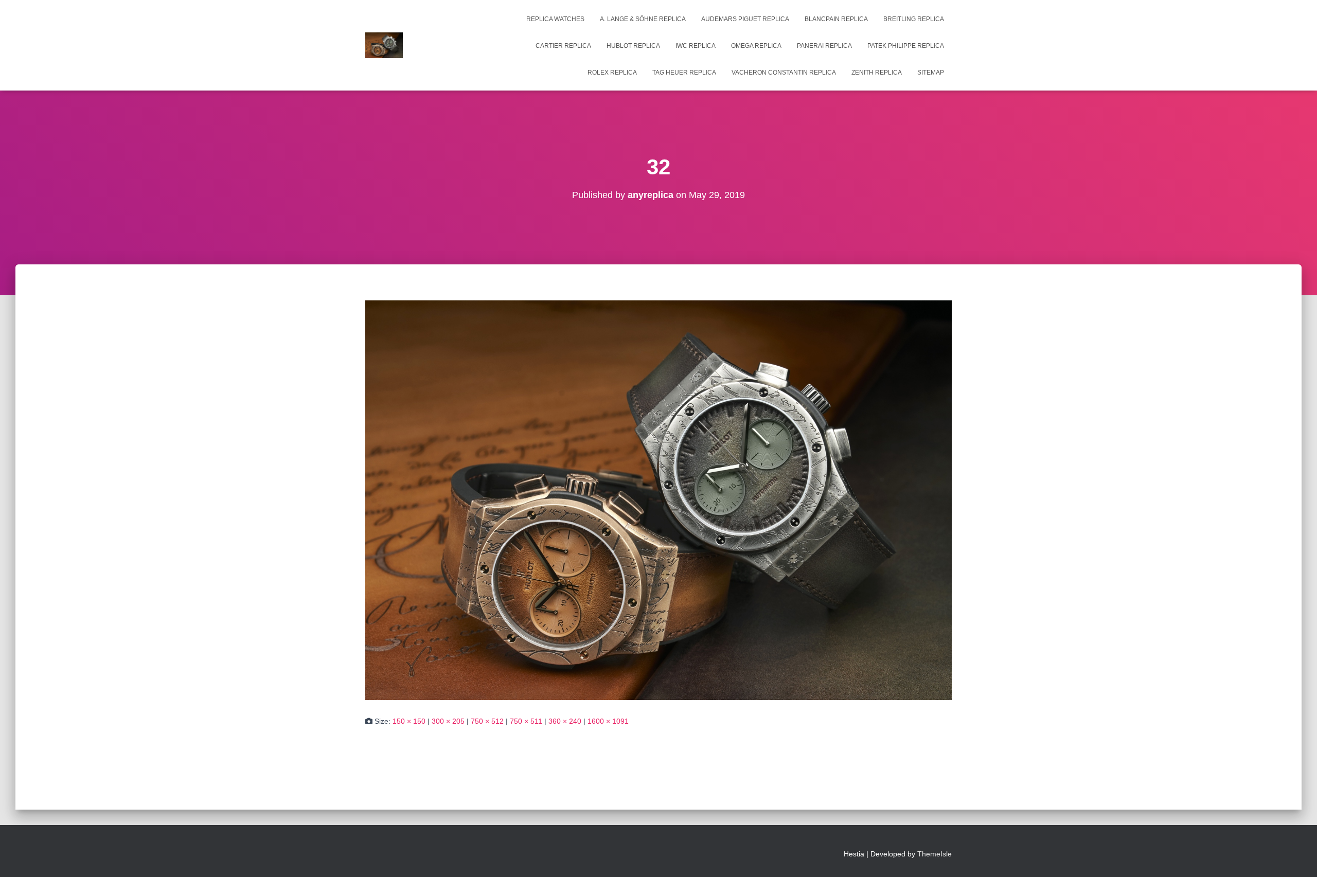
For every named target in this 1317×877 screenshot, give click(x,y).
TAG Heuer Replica (684, 72)
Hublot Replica (633, 45)
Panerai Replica (824, 45)
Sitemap (930, 72)
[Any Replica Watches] (384, 45)
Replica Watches (555, 19)
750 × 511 (526, 721)
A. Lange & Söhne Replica (643, 19)
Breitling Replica (913, 19)
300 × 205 (448, 721)
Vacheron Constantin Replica (784, 72)
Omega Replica (756, 45)
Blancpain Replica (836, 19)
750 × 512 (487, 721)
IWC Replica (695, 45)
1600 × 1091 (608, 721)
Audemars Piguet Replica (745, 19)
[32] (658, 499)
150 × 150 (409, 721)
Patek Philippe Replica (905, 45)
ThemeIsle (934, 854)
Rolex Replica (612, 72)
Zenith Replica (876, 72)
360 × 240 (564, 721)
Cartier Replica (563, 45)
